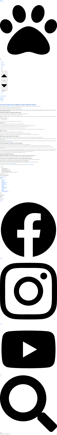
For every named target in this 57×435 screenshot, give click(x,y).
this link (3, 163)
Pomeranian (3, 188)
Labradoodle (3, 183)
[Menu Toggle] (0, 59)
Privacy (2, 92)
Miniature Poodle (4, 187)
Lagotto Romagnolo (4, 184)
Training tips (2, 91)
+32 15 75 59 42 (2, 198)
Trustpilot (1, 0)
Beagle (2, 180)
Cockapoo (3, 181)
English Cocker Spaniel (10, 106)
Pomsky (3, 189)
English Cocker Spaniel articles (30, 164)
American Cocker (4, 179)
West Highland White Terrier (5, 191)
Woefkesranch (2, 1)
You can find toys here (9, 141)
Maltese (3, 185)
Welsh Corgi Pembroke (5, 190)
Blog (1, 93)
